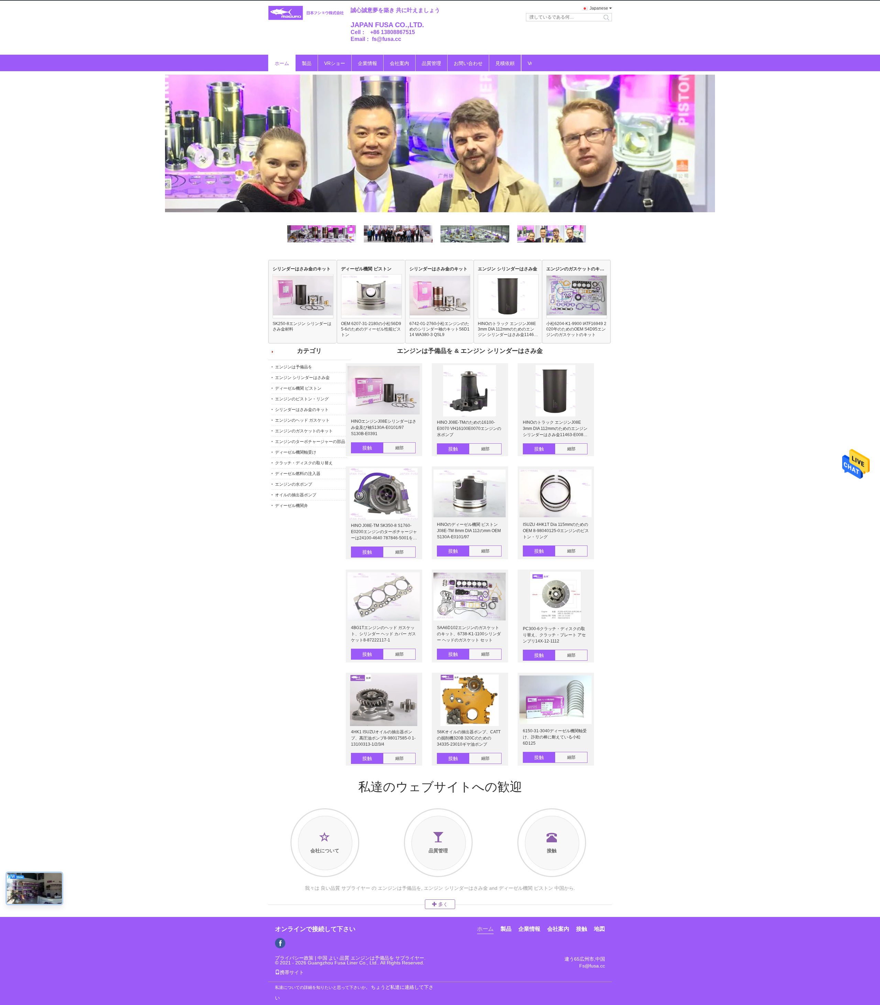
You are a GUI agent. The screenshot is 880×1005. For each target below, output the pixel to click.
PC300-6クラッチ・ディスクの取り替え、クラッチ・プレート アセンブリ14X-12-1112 (554, 635)
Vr (530, 63)
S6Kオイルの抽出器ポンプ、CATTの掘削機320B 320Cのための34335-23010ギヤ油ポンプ (468, 738)
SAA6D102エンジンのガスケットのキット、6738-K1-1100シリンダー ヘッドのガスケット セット (469, 633)
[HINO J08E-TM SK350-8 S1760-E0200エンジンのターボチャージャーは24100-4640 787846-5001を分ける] (384, 494)
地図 (599, 929)
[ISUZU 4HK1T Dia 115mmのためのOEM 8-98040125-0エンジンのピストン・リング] (555, 494)
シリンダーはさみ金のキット (302, 268)
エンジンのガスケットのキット (576, 268)
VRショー (334, 63)
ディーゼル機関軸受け (295, 452)
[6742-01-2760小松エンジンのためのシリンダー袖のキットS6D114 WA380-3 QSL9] (440, 295)
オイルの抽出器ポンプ (295, 495)
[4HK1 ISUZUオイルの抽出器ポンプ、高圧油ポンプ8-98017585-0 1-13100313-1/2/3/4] (384, 700)
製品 (306, 63)
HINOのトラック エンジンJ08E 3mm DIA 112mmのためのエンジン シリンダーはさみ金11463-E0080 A (555, 429)
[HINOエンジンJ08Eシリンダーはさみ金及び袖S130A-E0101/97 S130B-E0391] (384, 391)
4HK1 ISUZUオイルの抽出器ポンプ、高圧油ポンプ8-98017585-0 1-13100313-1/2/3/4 (383, 738)
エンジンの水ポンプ (293, 484)
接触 (367, 448)
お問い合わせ (468, 63)
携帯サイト (292, 972)
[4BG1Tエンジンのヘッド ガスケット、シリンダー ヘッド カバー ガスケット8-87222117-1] (384, 597)
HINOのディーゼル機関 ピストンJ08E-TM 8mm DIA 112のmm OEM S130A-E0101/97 (469, 530)
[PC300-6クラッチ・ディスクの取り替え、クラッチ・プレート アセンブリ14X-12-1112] (555, 597)
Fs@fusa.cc (592, 966)
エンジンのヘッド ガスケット (302, 420)
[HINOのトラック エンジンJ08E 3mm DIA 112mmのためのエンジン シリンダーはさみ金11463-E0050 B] (508, 296)
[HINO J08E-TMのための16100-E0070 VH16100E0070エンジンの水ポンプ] (469, 391)
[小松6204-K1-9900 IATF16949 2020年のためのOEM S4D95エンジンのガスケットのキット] (577, 295)
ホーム (282, 63)
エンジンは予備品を (293, 367)
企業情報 (367, 63)
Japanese (599, 8)
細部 (399, 447)
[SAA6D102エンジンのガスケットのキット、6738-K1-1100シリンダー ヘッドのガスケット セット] (469, 597)
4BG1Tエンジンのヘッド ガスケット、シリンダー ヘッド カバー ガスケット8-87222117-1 (383, 633)
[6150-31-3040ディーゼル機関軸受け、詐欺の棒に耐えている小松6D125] (555, 700)
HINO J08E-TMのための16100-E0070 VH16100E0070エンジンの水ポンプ (469, 428)
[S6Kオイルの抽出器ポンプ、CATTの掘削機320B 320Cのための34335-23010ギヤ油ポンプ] (469, 700)
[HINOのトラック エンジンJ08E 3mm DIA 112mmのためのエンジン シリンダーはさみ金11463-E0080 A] (555, 391)
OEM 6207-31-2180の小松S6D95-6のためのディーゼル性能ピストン (371, 329)
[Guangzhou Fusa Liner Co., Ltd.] (306, 13)
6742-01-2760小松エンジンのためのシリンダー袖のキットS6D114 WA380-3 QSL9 (439, 329)
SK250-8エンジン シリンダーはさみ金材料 (302, 326)
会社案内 (399, 63)
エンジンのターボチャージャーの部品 (310, 441)
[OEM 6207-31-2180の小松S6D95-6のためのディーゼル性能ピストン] (371, 295)
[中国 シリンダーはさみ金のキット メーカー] (440, 143)
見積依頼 (505, 63)
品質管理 (431, 63)
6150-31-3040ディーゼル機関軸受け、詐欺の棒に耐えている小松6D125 (555, 737)
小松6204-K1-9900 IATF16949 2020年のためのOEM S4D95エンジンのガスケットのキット (576, 329)
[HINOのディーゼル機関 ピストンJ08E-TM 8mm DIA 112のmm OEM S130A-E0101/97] (469, 494)
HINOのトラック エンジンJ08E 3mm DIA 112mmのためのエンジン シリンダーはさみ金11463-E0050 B (508, 329)
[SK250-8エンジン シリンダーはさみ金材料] (303, 295)
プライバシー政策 (294, 958)
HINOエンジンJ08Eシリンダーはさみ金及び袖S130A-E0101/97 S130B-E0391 (383, 427)
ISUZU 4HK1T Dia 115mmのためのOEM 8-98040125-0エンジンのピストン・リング (556, 530)
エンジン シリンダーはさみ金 (507, 268)
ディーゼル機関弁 (291, 505)
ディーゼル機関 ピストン (366, 268)
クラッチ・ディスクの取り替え (304, 463)
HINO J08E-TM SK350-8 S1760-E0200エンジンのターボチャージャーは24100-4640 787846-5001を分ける (384, 532)
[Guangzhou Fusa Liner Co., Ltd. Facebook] (280, 943)
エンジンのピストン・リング (302, 399)
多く (442, 904)
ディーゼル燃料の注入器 (297, 473)
